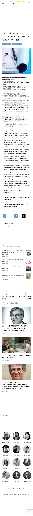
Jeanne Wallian (6, 468)
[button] (28, 3)
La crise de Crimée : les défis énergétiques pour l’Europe (8, 296)
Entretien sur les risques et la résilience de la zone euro (16, 356)
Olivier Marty (16, 481)
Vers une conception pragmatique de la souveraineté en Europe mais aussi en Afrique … (13, 275)
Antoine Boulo (16, 468)
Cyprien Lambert (27, 455)
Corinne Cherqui (27, 442)
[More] (24, 216)
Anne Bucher (27, 468)
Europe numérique (16, 44)
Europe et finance (6, 44)
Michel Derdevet (5, 442)
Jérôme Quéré (16, 442)
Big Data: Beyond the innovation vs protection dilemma (25, 296)
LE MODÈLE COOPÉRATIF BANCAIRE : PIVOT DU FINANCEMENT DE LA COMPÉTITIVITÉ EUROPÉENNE (13, 252)
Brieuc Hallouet (5, 455)
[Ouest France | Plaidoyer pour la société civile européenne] (28, 261)
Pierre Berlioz (27, 481)
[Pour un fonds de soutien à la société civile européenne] (28, 268)
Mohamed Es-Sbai (6, 481)
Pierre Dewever (16, 455)
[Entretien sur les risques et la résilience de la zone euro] (16, 345)
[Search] (29, 240)
